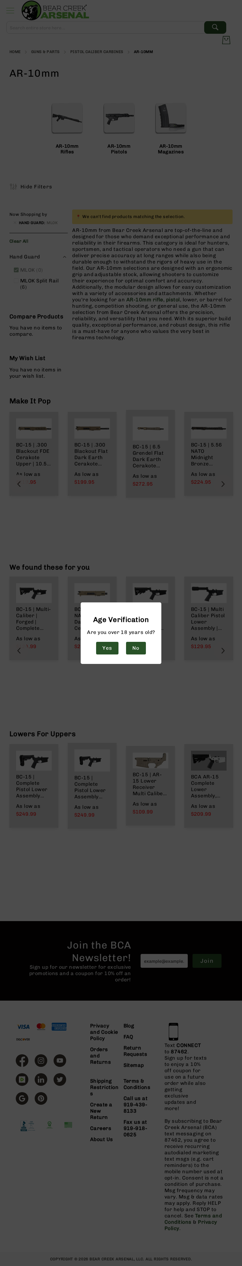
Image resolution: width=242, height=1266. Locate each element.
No (135, 648)
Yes (107, 648)
